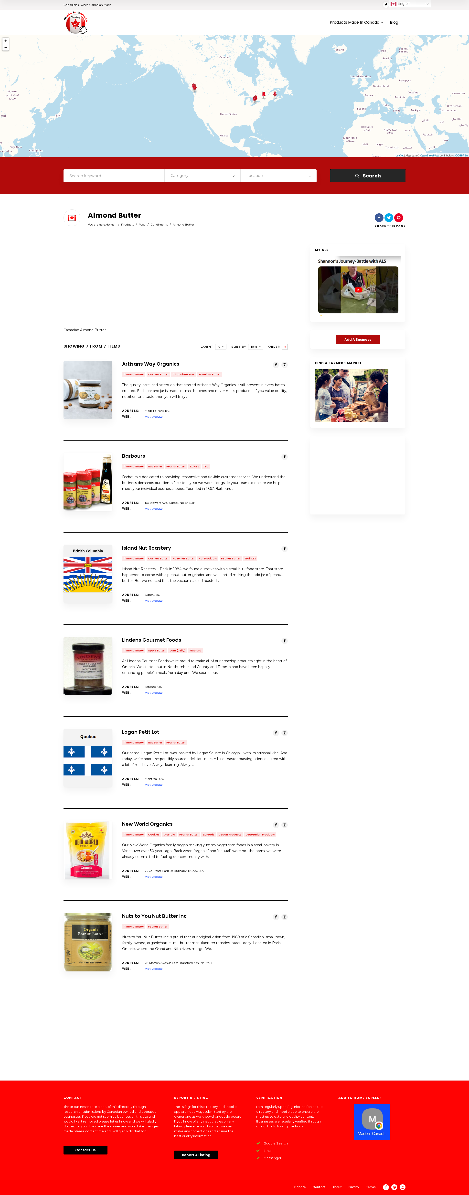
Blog (394, 22)
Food (142, 224)
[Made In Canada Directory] (76, 22)
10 (218, 347)
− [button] (5, 47)
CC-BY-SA (461, 155)
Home (110, 224)
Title (253, 347)
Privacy (354, 1187)
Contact (319, 1187)
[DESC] (285, 347)
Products (127, 224)
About (337, 1187)
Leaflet (399, 155)
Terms (371, 1187)
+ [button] (5, 40)
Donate (300, 1187)
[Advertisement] (176, 283)
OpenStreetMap (429, 155)
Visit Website (153, 416)
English (403, 3)
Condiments (159, 224)
